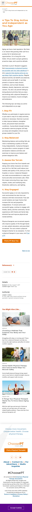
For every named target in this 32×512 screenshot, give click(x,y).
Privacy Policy (22, 494)
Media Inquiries (19, 465)
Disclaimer (16, 496)
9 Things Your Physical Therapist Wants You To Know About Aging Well (15, 401)
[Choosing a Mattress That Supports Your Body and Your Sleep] (16, 319)
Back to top (26, 251)
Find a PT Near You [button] (11, 241)
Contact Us (17, 462)
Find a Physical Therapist (16, 450)
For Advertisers (17, 463)
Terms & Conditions (10, 494)
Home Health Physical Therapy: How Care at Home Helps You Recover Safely (14, 367)
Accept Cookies (16, 508)
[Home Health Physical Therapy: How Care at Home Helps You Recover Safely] (16, 354)
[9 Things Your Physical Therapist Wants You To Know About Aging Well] (16, 388)
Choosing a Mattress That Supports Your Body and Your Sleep (14, 332)
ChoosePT (4, 9)
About (6, 462)
